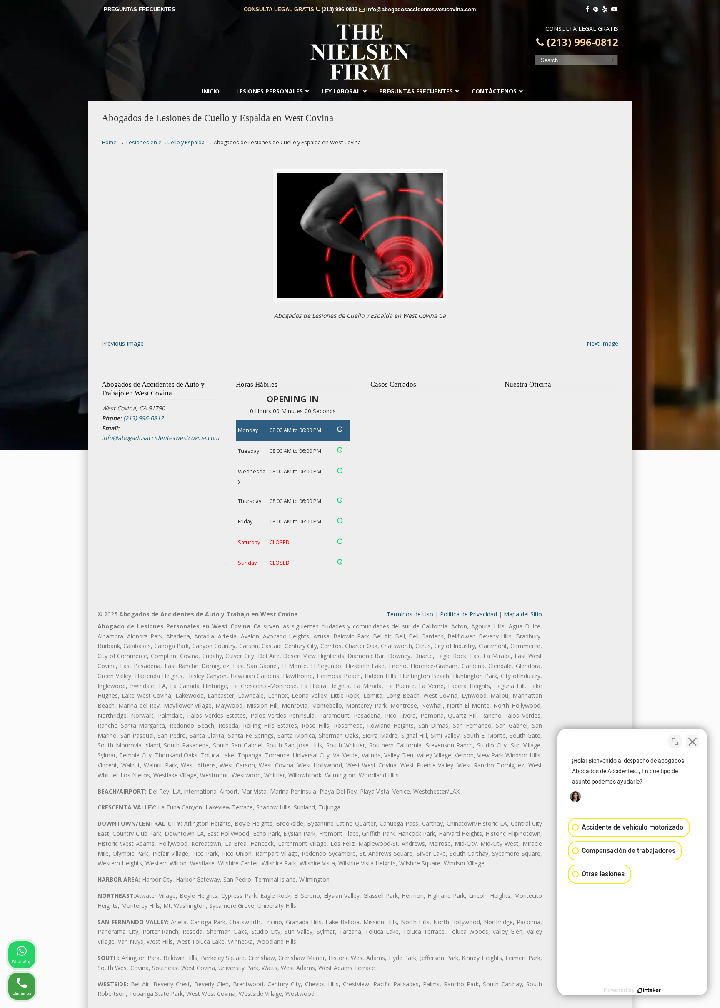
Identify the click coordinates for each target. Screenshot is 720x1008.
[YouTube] (614, 9)
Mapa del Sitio (523, 614)
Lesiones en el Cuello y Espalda (165, 142)
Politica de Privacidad (468, 614)
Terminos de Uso (410, 614)
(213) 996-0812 (340, 9)
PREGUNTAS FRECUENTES (139, 9)
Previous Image (123, 343)
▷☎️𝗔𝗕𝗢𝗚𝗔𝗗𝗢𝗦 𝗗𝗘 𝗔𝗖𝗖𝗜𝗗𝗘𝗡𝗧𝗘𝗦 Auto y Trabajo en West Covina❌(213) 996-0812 (360, 52)
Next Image (602, 343)
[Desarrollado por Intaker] (649, 990)
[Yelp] (605, 9)
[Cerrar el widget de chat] (692, 741)
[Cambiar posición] (675, 741)
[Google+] (596, 9)
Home (109, 142)
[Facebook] (587, 9)
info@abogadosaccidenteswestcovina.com (421, 9)
